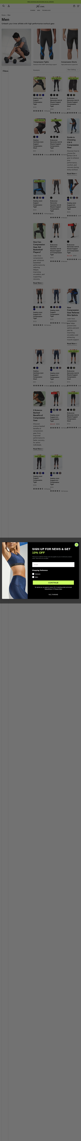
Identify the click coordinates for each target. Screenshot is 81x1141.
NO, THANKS (53, 594)
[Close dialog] (76, 544)
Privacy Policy (58, 589)
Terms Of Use (48, 589)
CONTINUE (53, 582)
